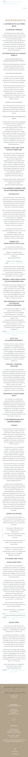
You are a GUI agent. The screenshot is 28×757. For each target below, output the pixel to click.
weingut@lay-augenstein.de (15, 263)
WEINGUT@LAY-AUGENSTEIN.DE (14, 732)
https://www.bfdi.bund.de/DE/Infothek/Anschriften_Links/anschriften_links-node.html (14, 333)
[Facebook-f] (14, 719)
